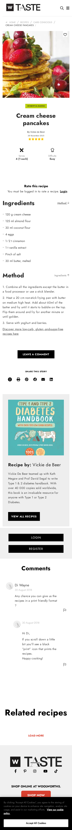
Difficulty (52, 156)
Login (63, 191)
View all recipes (24, 516)
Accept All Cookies (36, 823)
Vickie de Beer (37, 132)
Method (62, 203)
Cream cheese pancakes (20, 25)
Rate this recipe (36, 186)
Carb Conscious (42, 22)
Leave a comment (36, 354)
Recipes (24, 22)
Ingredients (60, 275)
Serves (22, 156)
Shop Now (36, 795)
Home (12, 22)
